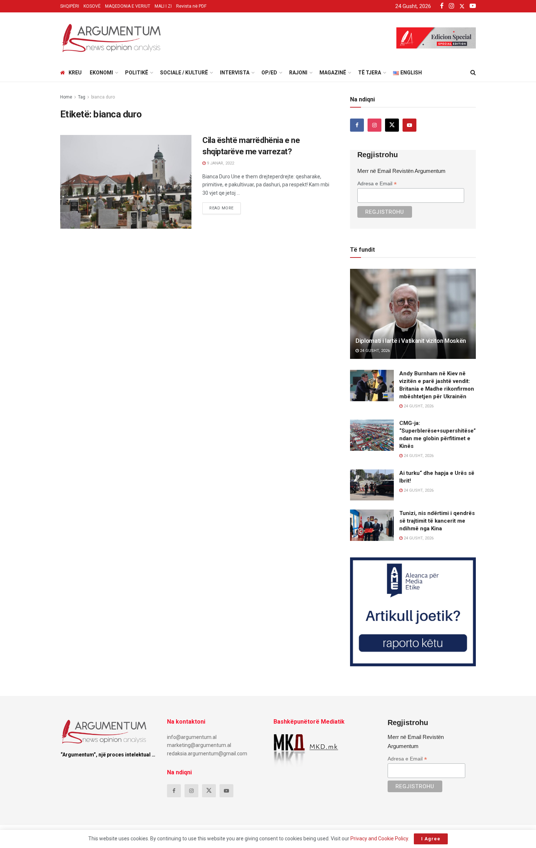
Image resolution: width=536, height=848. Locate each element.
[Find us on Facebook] (357, 125)
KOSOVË (92, 6)
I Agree (430, 838)
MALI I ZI (163, 6)
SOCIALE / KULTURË (184, 72)
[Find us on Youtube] (409, 125)
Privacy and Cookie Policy (379, 838)
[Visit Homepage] (111, 38)
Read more (225, 206)
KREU (75, 72)
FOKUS (73, 141)
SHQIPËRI (69, 6)
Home (66, 97)
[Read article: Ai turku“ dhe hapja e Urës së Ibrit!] (372, 485)
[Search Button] (473, 72)
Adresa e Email (377, 183)
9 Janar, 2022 (220, 163)
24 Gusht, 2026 (374, 350)
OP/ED (269, 72)
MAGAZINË (332, 72)
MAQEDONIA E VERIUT (127, 6)
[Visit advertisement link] (413, 611)
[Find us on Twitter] (392, 125)
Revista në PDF (191, 6)
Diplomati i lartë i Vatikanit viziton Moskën (411, 340)
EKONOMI (101, 72)
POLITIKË (136, 72)
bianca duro (103, 97)
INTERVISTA (234, 72)
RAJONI (298, 72)
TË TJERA (369, 72)
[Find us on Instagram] (374, 125)
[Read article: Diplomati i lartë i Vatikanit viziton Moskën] (413, 314)
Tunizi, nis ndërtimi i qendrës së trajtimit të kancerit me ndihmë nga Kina (437, 521)
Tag (81, 97)
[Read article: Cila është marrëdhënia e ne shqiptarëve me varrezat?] (125, 182)
